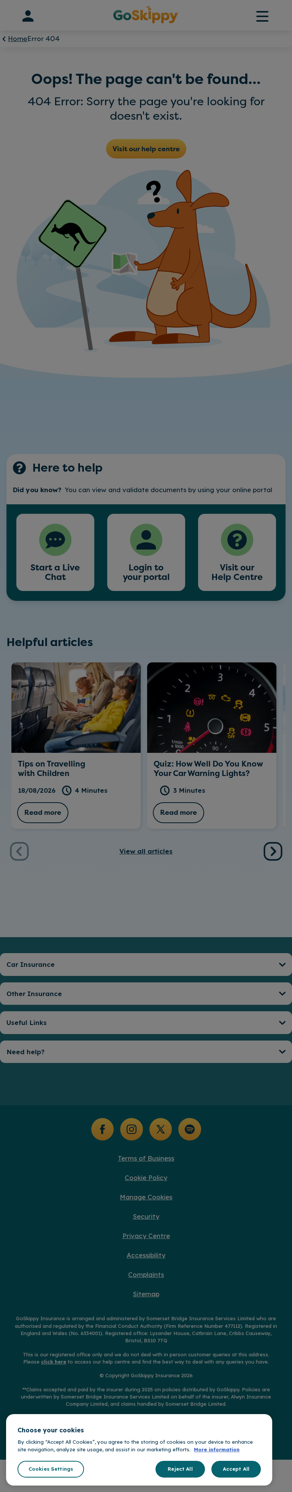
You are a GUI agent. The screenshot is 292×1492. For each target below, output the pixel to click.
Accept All (236, 1469)
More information (217, 1449)
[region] (139, 1450)
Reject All (180, 1469)
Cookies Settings (51, 1469)
